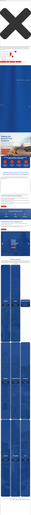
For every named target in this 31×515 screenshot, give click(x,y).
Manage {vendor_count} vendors (6, 59)
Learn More (13, 247)
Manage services (4, 58)
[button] (15, 24)
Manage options (4, 57)
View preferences (12, 61)
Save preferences (18, 61)
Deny (8, 61)
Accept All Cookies (3, 61)
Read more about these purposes (6, 60)
